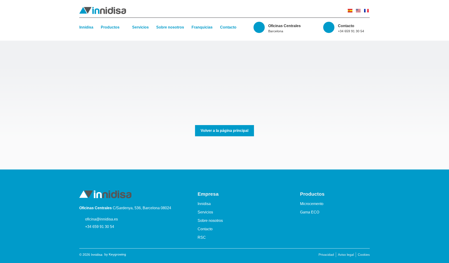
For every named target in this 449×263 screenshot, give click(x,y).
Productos (110, 27)
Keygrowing (117, 254)
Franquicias (202, 27)
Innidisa (86, 27)
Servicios (140, 27)
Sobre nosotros (170, 27)
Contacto (228, 27)
